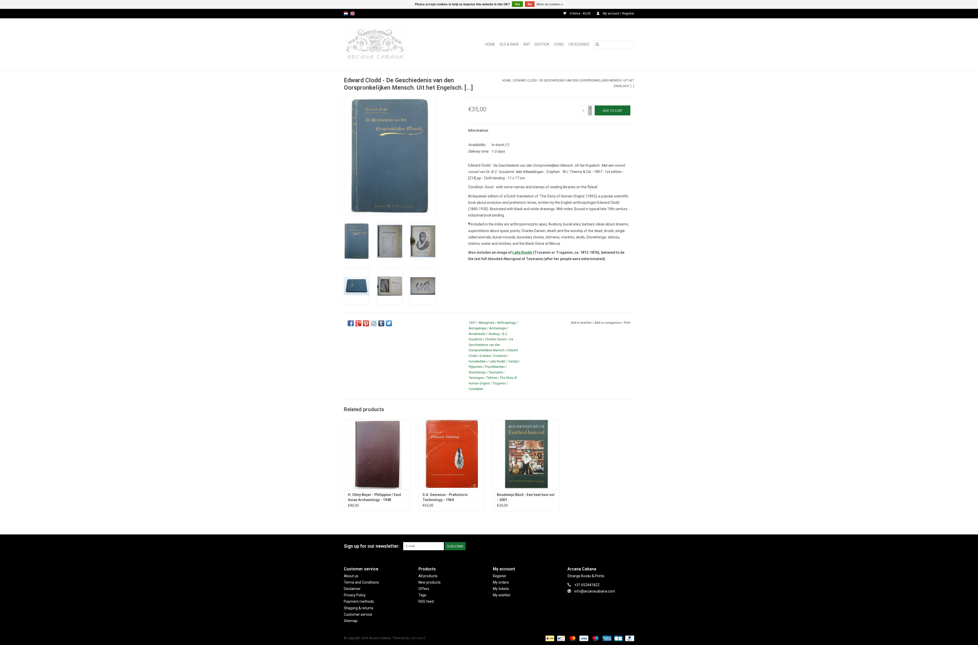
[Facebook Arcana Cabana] (621, 546)
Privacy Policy (355, 595)
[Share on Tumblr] (381, 323)
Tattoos (491, 378)
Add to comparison (608, 323)
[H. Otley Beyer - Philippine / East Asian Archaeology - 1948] (377, 454)
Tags (422, 595)
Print (627, 323)
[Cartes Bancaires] (617, 638)
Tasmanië (495, 372)
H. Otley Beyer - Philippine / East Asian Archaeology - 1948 (374, 497)
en (352, 13)
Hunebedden (477, 361)
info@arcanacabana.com (594, 591)
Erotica (542, 44)
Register (499, 576)
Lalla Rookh (522, 252)
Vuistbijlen (476, 389)
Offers (423, 589)
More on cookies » (550, 4)
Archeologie (497, 328)
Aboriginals (486, 323)
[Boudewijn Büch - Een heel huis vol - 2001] (526, 454)
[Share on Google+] (358, 323)
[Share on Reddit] (374, 323)
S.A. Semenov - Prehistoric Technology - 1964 (445, 497)
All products (428, 576)
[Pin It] (366, 323)
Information (478, 130)
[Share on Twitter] (389, 323)
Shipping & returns (358, 608)
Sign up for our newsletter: (371, 546)
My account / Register (618, 13)
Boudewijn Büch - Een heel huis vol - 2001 (525, 497)
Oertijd (513, 361)
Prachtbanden (495, 367)
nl (346, 13)
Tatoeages (476, 378)
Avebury (494, 334)
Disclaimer (352, 589)
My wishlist (501, 595)
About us (351, 576)
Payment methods (359, 601)
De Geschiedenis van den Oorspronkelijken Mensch (491, 345)
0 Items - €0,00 (580, 13)
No (530, 4)
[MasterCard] (572, 638)
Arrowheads (477, 334)
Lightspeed (417, 638)
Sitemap (351, 621)
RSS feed (426, 601)
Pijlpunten (475, 367)
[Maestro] (595, 638)
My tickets (501, 589)
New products (429, 582)
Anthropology (506, 323)
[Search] (597, 44)
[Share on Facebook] (351, 323)
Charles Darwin (496, 339)
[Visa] (583, 638)
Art (526, 44)
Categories (578, 44)
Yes (517, 4)
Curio (559, 44)
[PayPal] (628, 638)
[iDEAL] (549, 638)
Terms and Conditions (361, 582)
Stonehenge (477, 372)
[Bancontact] (560, 638)
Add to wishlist (581, 323)
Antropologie (477, 328)
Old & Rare (509, 44)
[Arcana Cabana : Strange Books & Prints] (386, 44)
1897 (472, 323)
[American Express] (606, 638)
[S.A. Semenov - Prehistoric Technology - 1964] (451, 454)
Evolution (500, 356)
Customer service (358, 614)
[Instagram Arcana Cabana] (630, 546)
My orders (501, 582)
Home (490, 44)
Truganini (499, 383)
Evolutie (485, 356)
